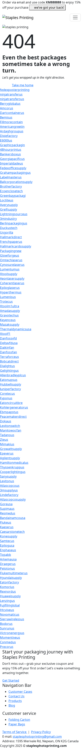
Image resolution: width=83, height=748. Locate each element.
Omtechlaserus (11, 260)
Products (15, 701)
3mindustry (8, 219)
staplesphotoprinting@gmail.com (37, 736)
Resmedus (7, 513)
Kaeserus (7, 527)
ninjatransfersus (12, 99)
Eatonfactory (9, 582)
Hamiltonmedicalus (14, 462)
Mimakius (7, 444)
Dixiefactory (9, 136)
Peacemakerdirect (13, 416)
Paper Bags (16, 724)
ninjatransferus (11, 94)
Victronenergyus (12, 633)
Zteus (4, 439)
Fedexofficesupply (13, 168)
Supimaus (7, 509)
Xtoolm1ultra (9, 306)
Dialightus (7, 366)
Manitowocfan (10, 430)
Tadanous (7, 435)
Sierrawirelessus (12, 619)
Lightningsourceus (13, 214)
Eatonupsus (8, 380)
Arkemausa (8, 559)
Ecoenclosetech (11, 191)
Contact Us (16, 696)
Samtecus (7, 541)
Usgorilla (6, 232)
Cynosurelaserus (12, 265)
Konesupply (8, 536)
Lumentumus (9, 269)
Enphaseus (8, 550)
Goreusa (6, 504)
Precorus (6, 647)
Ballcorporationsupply (16, 182)
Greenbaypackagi (13, 196)
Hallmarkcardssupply (15, 246)
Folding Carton (19, 720)
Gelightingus (9, 370)
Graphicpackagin (12, 145)
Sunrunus (7, 628)
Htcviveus (7, 610)
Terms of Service (14, 732)
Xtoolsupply (8, 274)
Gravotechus (9, 315)
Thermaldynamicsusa (15, 329)
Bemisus (6, 117)
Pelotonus (7, 568)
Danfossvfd (8, 338)
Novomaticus (9, 614)
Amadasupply (10, 311)
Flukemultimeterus (14, 573)
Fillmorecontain (11, 122)
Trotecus (6, 301)
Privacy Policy (41, 732)
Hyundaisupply (11, 578)
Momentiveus (10, 637)
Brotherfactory (11, 186)
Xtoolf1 (5, 334)
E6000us (6, 140)
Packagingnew (10, 251)
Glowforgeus (9, 255)
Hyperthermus (10, 292)
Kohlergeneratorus (14, 407)
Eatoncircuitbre (11, 403)
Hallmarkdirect (11, 237)
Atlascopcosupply (13, 499)
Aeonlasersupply (12, 278)
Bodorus (6, 624)
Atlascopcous (9, 486)
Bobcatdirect (9, 361)
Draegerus (8, 564)
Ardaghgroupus (11, 131)
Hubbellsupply (10, 384)
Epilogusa (7, 545)
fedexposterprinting (15, 90)
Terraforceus (9, 357)
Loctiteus (6, 200)
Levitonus (7, 481)
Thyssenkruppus (12, 467)
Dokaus (5, 421)
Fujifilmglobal (10, 605)
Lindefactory (9, 495)
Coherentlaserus (12, 283)
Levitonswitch (10, 426)
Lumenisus (8, 297)
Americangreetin (12, 126)
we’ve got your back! (49, 7)
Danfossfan (8, 352)
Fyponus (6, 398)
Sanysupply (8, 476)
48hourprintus (10, 149)
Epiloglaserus (10, 288)
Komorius (7, 587)
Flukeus (5, 522)
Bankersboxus (10, 154)
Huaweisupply (10, 596)
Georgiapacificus (12, 159)
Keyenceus (8, 320)
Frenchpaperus (11, 242)
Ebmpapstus (9, 412)
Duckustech (8, 228)
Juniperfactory (10, 389)
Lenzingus (7, 601)
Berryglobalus (10, 103)
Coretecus (7, 393)
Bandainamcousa (12, 518)
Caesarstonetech (12, 532)
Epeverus (7, 453)
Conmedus (8, 642)
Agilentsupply (10, 458)
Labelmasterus (11, 177)
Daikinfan (7, 347)
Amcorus (6, 108)
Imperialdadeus (11, 163)
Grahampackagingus (15, 173)
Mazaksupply (9, 324)
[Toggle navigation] (75, 17)
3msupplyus (9, 490)
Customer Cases (20, 692)
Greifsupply (8, 209)
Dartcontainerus (12, 113)
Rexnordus (8, 591)
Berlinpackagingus (13, 223)
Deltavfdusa (9, 343)
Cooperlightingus (12, 472)
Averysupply (9, 205)
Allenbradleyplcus (13, 375)
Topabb (5, 555)
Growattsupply (11, 449)
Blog (11, 705)
